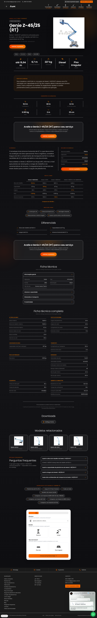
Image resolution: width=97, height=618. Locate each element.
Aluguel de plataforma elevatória (12, 592)
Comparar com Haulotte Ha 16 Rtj (49, 502)
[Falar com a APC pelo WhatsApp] (93, 614)
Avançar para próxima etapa (47, 556)
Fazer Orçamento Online (72, 586)
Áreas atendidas (8, 598)
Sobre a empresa (8, 579)
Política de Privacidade (9, 608)
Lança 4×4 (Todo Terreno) (52, 489)
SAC (43, 615)
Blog (5, 602)
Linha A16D (36, 54)
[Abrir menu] (6, 6)
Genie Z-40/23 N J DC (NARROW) (72, 179)
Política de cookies (50, 615)
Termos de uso (58, 615)
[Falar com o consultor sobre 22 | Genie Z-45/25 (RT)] (82, 601)
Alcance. (31, 516)
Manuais (6, 600)
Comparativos (7, 588)
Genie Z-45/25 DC (55, 179)
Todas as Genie (67, 489)
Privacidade (4, 616)
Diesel (29, 54)
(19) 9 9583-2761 (69, 579)
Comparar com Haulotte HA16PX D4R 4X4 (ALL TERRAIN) (49, 495)
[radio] (38, 533)
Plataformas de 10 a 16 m (33, 489)
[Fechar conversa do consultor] (93, 593)
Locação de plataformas (10, 594)
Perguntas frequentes (9, 604)
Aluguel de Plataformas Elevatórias (85, 615)
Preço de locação (8, 590)
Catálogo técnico (49, 422)
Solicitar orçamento (17, 46)
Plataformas (7, 581)
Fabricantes (7, 585)
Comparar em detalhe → (48, 201)
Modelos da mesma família (49, 492)
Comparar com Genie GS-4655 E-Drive (60, 499)
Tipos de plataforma (9, 583)
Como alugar (7, 596)
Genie (16, 54)
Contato (6, 606)
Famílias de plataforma (10, 586)
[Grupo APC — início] (12, 6)
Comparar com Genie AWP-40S (37, 499)
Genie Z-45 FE (44, 179)
